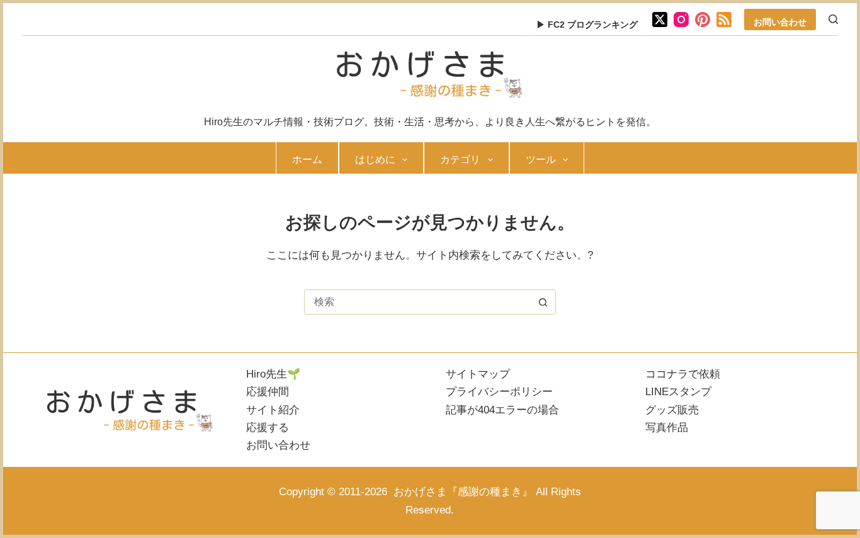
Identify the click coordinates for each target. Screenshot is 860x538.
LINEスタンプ (678, 392)
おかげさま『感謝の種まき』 (461, 492)
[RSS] (724, 19)
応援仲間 (267, 392)
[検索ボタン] (543, 302)
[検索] (833, 19)
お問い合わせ (780, 22)
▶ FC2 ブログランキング (587, 25)
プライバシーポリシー (499, 392)
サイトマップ (478, 374)
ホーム (307, 159)
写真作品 (666, 428)
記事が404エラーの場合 (502, 410)
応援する (267, 428)
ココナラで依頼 (682, 374)
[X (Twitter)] (659, 19)
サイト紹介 (273, 410)
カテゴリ (460, 159)
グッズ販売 (672, 410)
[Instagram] (681, 19)
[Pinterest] (702, 19)
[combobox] (418, 302)
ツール (541, 159)
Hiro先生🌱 (273, 374)
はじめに (375, 159)
